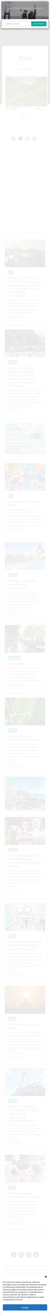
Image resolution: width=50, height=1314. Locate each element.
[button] (45, 1276)
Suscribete (40, 24)
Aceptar (25, 1307)
